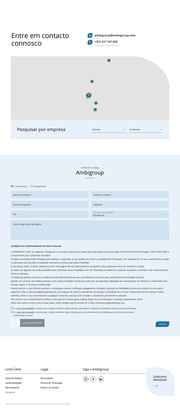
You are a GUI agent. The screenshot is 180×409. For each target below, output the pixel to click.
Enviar (162, 324)
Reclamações (47, 378)
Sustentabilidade (13, 382)
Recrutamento (12, 387)
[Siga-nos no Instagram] (86, 379)
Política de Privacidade (51, 382)
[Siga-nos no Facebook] (93, 379)
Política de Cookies (50, 387)
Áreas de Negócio (13, 378)
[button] (92, 81)
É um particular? (39, 186)
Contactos (10, 392)
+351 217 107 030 (105, 41)
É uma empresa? (20, 186)
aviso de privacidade (25, 308)
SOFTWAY (66, 404)
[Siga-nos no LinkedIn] (101, 379)
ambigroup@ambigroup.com (114, 35)
